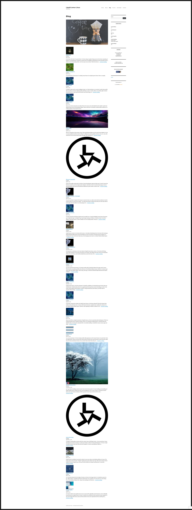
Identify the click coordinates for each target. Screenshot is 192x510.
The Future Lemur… (70, 263)
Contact (124, 7)
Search (112, 16)
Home (102, 7)
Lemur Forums (69, 333)
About (106, 7)
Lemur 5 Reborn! (69, 229)
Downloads (119, 7)
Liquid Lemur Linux (73, 7)
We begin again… (69, 489)
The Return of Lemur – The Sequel (73, 196)
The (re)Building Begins (71, 384)
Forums (113, 7)
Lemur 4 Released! (69, 299)
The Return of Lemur (70, 212)
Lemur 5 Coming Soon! (70, 247)
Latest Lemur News (70, 455)
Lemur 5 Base (68, 128)
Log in (112, 77)
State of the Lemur (69, 437)
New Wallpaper (69, 85)
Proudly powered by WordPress (78, 505)
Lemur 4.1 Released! (70, 281)
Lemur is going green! (70, 71)
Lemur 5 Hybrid (69, 101)
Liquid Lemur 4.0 (69, 315)
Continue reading (103, 61)
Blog (110, 7)
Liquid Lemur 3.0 (69, 473)
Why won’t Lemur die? (70, 179)
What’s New (68, 55)
